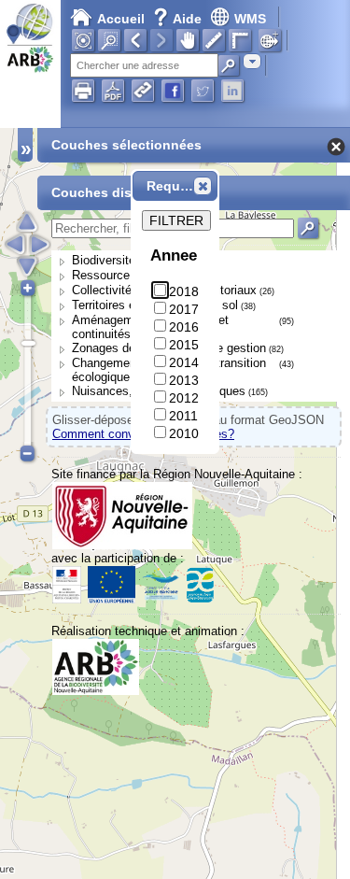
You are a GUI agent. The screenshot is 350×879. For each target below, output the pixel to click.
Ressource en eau (121, 275)
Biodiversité (103, 260)
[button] (202, 186)
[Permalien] (143, 90)
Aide (179, 18)
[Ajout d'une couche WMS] (270, 40)
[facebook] (172, 90)
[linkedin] (232, 90)
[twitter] (202, 90)
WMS (250, 18)
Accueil (121, 18)
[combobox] (252, 61)
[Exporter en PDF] (113, 90)
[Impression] (83, 90)
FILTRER (176, 220)
